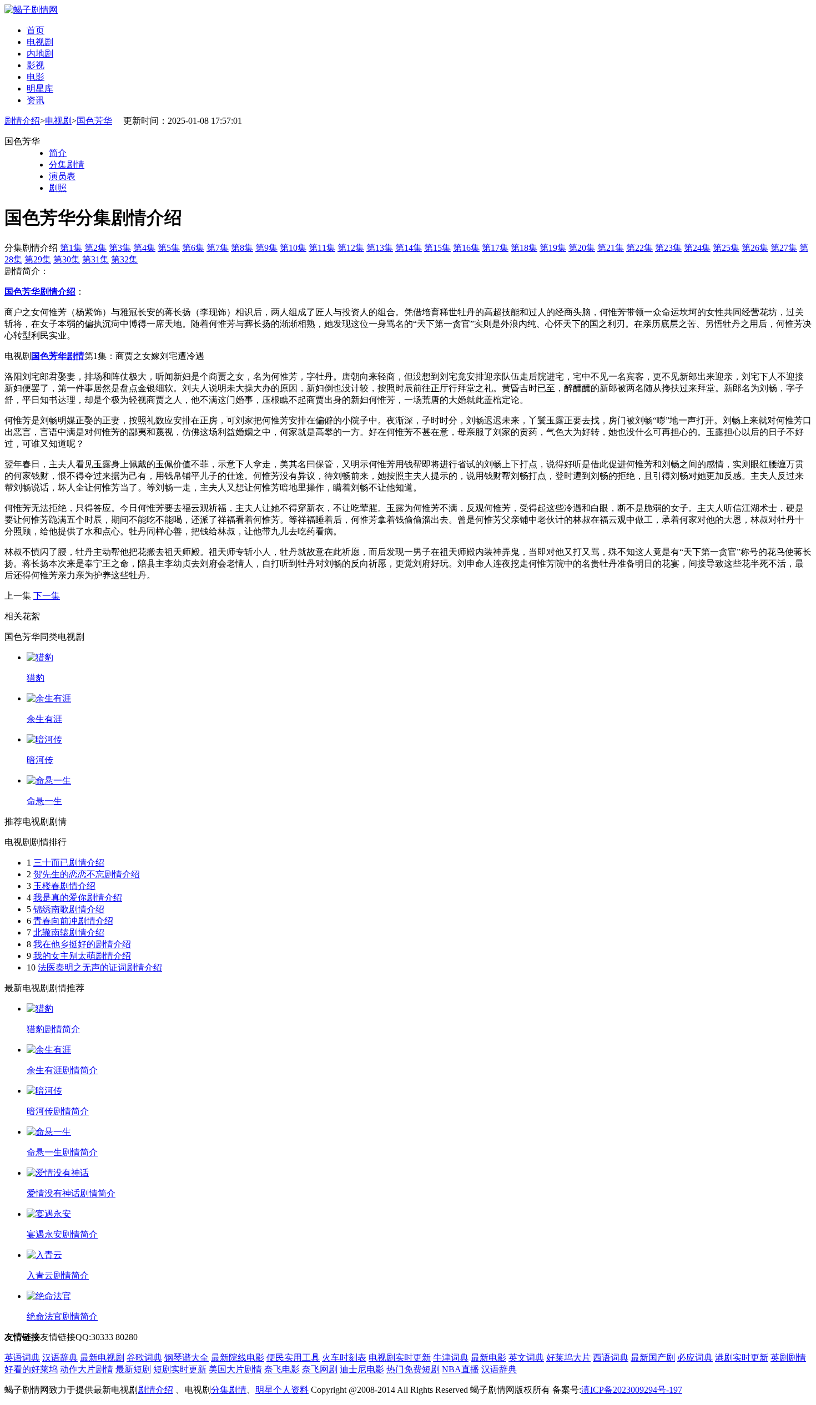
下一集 (46, 595)
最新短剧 (133, 1369)
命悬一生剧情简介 (62, 1152)
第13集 (379, 247)
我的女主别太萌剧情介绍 (82, 956)
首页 (35, 30)
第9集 (266, 247)
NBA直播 (460, 1369)
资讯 (35, 100)
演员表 (62, 176)
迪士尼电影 (362, 1369)
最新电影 (488, 1357)
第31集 (95, 259)
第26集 (755, 247)
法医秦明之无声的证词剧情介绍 (100, 967)
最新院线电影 (237, 1357)
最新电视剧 (102, 1357)
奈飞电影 (282, 1369)
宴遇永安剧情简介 (62, 1234)
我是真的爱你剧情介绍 (77, 897)
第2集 (95, 247)
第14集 (408, 247)
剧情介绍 (22, 120)
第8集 (242, 247)
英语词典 (22, 1357)
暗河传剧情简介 (58, 1111)
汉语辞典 (60, 1357)
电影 (35, 77)
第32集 (124, 259)
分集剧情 (66, 164)
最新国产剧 (653, 1357)
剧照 (58, 188)
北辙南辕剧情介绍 (68, 932)
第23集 (668, 247)
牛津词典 (451, 1357)
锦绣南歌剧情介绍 (68, 909)
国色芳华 (94, 120)
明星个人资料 (282, 1389)
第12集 (351, 247)
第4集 (144, 247)
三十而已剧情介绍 (68, 862)
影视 (35, 65)
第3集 (120, 247)
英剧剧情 (788, 1357)
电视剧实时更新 (400, 1357)
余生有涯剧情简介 (62, 1070)
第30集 (66, 259)
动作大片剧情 (86, 1369)
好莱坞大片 (568, 1357)
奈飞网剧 (320, 1369)
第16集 (466, 247)
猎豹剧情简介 (53, 1029)
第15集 (437, 247)
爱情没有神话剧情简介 (71, 1193)
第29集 (37, 259)
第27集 (783, 247)
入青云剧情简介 (58, 1275)
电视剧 (40, 42)
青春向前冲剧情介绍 (73, 921)
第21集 (610, 247)
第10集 (293, 247)
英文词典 (526, 1357)
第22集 (639, 247)
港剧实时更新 (741, 1357)
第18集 (524, 247)
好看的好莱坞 (31, 1369)
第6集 (193, 247)
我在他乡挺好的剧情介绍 (82, 944)
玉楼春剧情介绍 (64, 886)
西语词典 (610, 1357)
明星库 (40, 88)
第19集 (553, 247)
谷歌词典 (144, 1357)
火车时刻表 (344, 1357)
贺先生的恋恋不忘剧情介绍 (86, 874)
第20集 (581, 247)
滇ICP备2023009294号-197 (631, 1389)
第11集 (322, 247)
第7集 (217, 247)
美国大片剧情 (235, 1369)
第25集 (726, 247)
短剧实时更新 (179, 1369)
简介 (58, 153)
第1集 (71, 247)
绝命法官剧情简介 (62, 1316)
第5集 (169, 247)
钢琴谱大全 (186, 1357)
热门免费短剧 (413, 1369)
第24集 (697, 247)
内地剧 (40, 53)
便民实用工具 (293, 1357)
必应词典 (695, 1357)
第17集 (495, 247)
